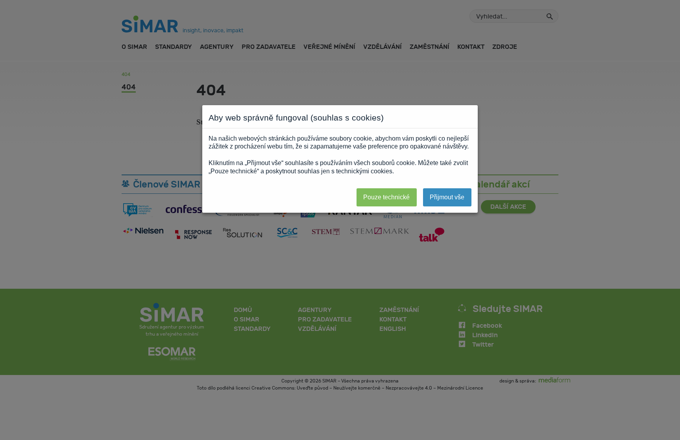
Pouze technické (386, 197)
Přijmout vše (447, 197)
